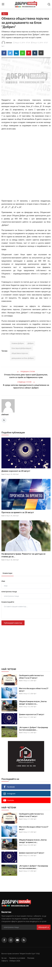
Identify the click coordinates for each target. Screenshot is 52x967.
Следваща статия (24, 382)
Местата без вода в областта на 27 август (33, 689)
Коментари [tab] (7, 573)
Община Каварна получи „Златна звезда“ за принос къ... (33, 702)
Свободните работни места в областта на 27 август (31, 676)
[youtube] (17, 940)
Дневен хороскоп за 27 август (31, 714)
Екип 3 (3, 474)
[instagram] (11, 940)
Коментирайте (7, 602)
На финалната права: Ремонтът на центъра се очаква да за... (23, 555)
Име (3, 581)
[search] (49, 4)
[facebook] (4, 940)
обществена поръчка (20, 353)
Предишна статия (27, 372)
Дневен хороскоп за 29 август (15, 471)
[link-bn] (26, 756)
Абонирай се (43, 927)
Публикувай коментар (13, 623)
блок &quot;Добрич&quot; (21, 348)
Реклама (30, 958)
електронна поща (9, 591)
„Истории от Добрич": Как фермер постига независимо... (33, 728)
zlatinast (5, 414)
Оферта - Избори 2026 (10, 961)
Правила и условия (17, 958)
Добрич (30, 343)
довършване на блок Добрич (23, 358)
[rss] (24, 940)
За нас (4, 958)
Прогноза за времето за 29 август (17, 512)
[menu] (3, 4)
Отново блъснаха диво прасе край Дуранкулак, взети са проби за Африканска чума (26, 375)
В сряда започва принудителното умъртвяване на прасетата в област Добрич (26, 386)
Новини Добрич (18, 343)
